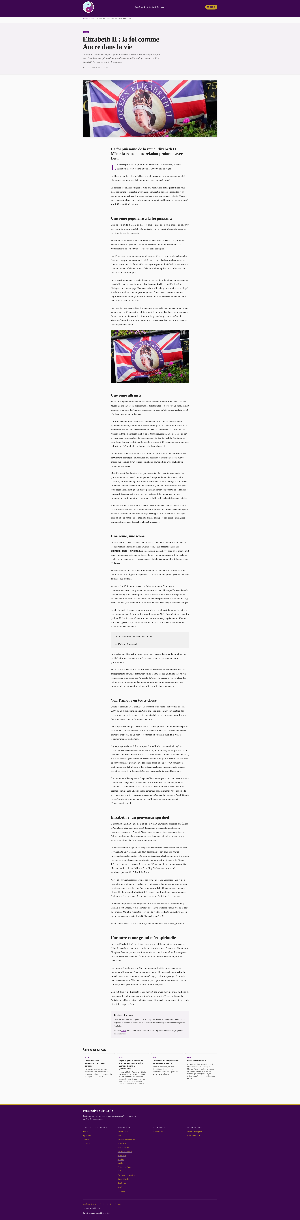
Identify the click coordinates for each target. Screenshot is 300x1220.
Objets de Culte (124, 1167)
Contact (86, 1139)
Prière (120, 1171)
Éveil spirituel (123, 1147)
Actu (92, 18)
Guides (121, 1159)
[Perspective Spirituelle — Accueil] (88, 7)
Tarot (120, 1187)
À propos (87, 1135)
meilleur (121, 1163)
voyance (121, 1191)
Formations (157, 1131)
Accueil (85, 18)
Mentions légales (194, 1131)
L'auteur (86, 1143)
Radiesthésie (123, 1179)
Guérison (122, 1155)
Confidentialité (193, 1135)
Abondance (123, 1131)
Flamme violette (125, 1151)
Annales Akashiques (126, 1139)
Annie (87, 68)
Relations (122, 1183)
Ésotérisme (123, 1143)
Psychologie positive (126, 1175)
